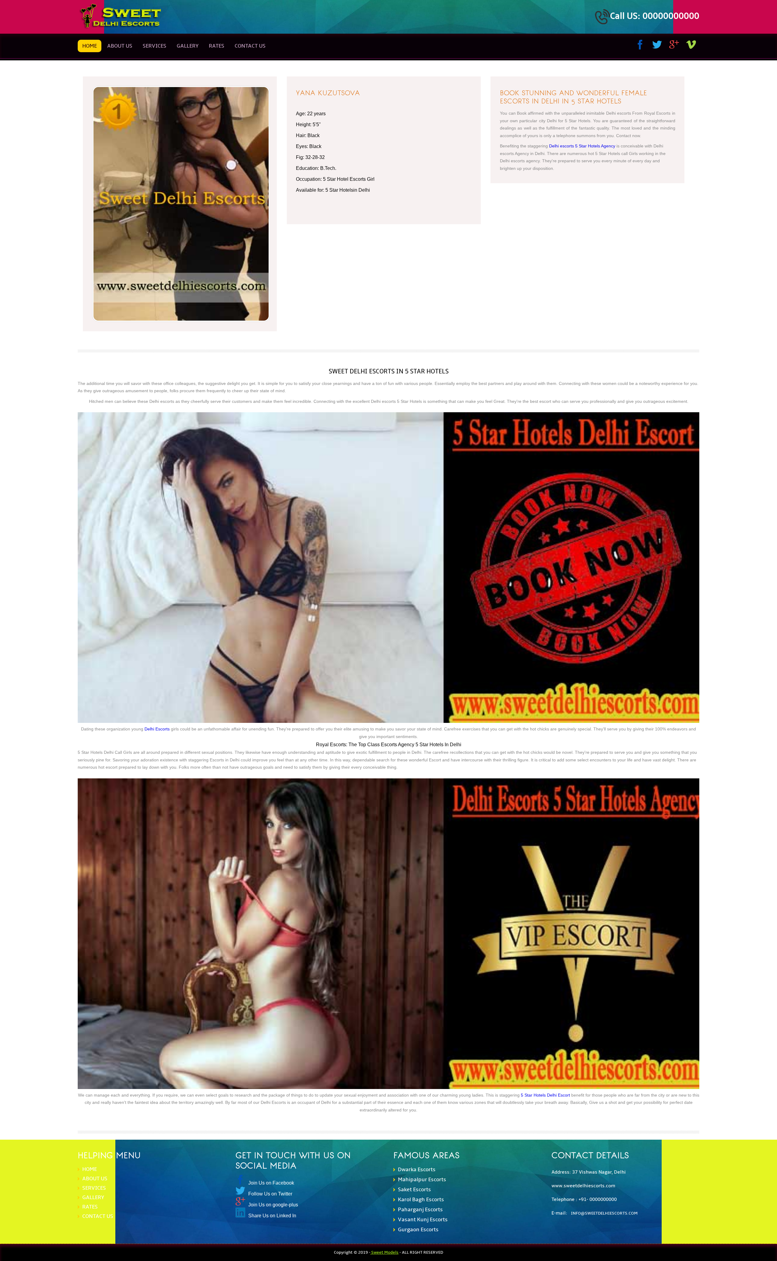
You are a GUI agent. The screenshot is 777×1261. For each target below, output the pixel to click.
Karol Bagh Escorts (421, 1199)
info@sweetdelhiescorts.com (604, 1213)
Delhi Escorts (157, 729)
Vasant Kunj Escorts (423, 1219)
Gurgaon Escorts (418, 1229)
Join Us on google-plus (273, 1204)
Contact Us (250, 46)
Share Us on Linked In (272, 1215)
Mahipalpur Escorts (422, 1179)
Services (154, 46)
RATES (216, 46)
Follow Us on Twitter (270, 1193)
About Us (119, 46)
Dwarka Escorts (417, 1169)
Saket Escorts (414, 1189)
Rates (90, 1207)
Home (89, 46)
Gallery (93, 1197)
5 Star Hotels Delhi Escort (545, 1095)
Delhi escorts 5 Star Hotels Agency (582, 146)
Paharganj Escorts (420, 1209)
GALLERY (187, 46)
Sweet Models (384, 1252)
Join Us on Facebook (271, 1182)
